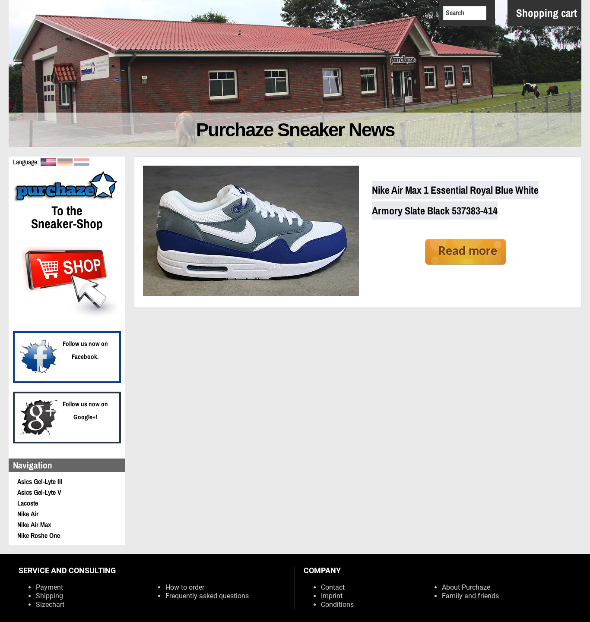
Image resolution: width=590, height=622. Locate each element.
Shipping (49, 596)
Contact (333, 587)
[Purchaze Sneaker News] (67, 200)
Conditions (337, 604)
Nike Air (27, 513)
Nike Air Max (34, 524)
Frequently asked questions (207, 596)
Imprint (332, 596)
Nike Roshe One (38, 535)
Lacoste (27, 503)
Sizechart (50, 604)
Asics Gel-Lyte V (39, 492)
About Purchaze (466, 587)
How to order (184, 587)
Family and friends (470, 596)
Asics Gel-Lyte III (40, 481)
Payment (49, 587)
